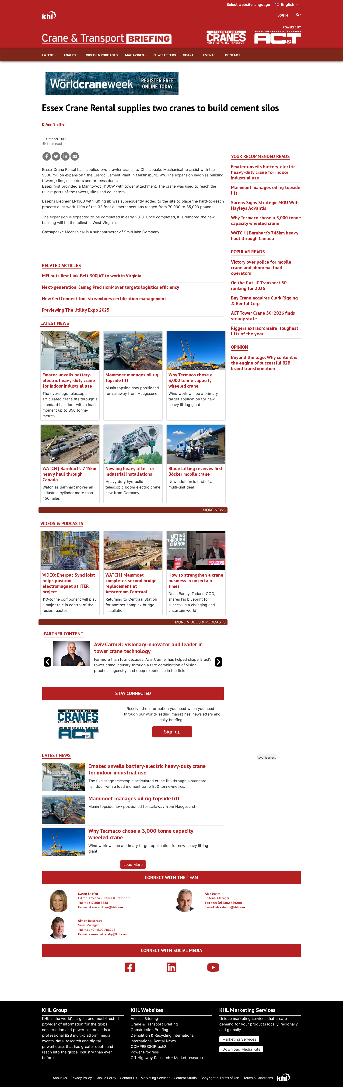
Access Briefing (144, 1018)
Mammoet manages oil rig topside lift (131, 377)
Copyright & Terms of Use (220, 1078)
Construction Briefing (149, 1029)
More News (214, 510)
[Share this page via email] (74, 156)
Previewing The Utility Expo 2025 (75, 310)
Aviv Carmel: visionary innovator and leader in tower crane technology (148, 648)
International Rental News (153, 1041)
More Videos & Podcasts (200, 622)
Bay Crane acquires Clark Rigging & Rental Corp (264, 300)
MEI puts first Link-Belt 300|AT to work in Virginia (91, 276)
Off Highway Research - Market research (167, 1057)
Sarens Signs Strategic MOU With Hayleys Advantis (265, 205)
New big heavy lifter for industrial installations (129, 471)
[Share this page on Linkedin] (65, 156)
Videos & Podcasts (102, 55)
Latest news (54, 323)
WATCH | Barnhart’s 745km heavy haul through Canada (69, 474)
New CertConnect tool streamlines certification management (104, 299)
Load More (133, 875)
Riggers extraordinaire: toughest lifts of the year (264, 331)
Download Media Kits (241, 1049)
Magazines (134, 55)
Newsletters (165, 55)
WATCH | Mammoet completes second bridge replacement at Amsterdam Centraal (131, 583)
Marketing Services (239, 1039)
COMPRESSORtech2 (148, 1046)
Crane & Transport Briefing (154, 1024)
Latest (48, 55)
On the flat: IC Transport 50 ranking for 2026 (259, 285)
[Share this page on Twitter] (56, 156)
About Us (60, 1078)
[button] (218, 667)
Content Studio (185, 1078)
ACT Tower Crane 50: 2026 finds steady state (263, 316)
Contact (232, 55)
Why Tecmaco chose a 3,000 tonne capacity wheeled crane (190, 380)
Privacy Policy (81, 1078)
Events (209, 55)
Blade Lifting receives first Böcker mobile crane (195, 471)
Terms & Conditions (258, 1078)
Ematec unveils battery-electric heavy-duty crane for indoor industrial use (68, 380)
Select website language (248, 4)
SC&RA (188, 55)
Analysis (70, 55)
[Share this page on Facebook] (46, 156)
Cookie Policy (106, 1078)
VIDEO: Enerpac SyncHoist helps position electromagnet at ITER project (68, 583)
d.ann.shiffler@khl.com (106, 918)
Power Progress (145, 1052)
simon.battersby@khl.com (108, 945)
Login (282, 15)
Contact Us (128, 1078)
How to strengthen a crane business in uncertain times (195, 580)
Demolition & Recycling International (163, 1035)
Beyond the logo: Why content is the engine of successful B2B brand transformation (264, 363)
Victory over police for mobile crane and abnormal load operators (261, 267)
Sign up (172, 743)
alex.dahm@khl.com (230, 918)
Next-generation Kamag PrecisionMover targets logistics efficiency (110, 287)
